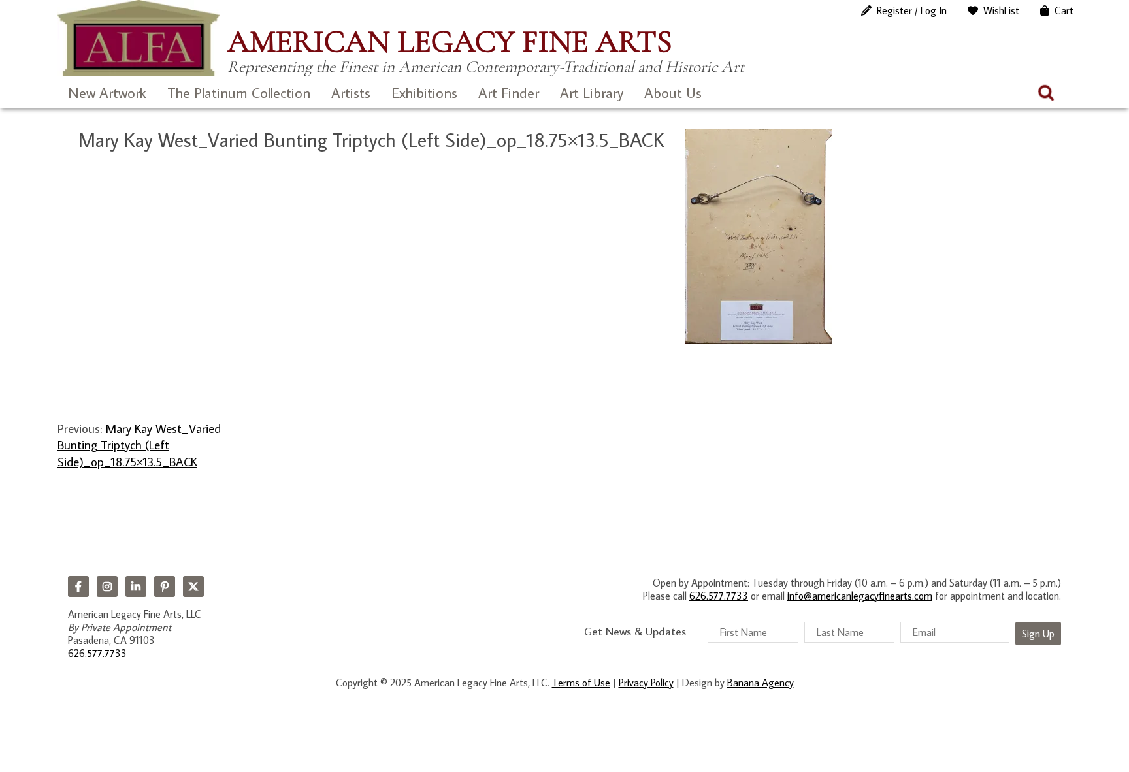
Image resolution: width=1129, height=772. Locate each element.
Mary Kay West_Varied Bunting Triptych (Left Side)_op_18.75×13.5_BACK (139, 445)
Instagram (107, 586)
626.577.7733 (97, 653)
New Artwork (107, 92)
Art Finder (508, 92)
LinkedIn (135, 586)
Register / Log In (912, 10)
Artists (350, 92)
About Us (673, 92)
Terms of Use (581, 682)
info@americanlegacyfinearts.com (859, 595)
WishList (1001, 10)
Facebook (78, 586)
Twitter (193, 586)
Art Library (591, 92)
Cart (1064, 10)
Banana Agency (760, 682)
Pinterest (164, 586)
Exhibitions (424, 92)
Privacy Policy (646, 682)
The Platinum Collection (238, 92)
